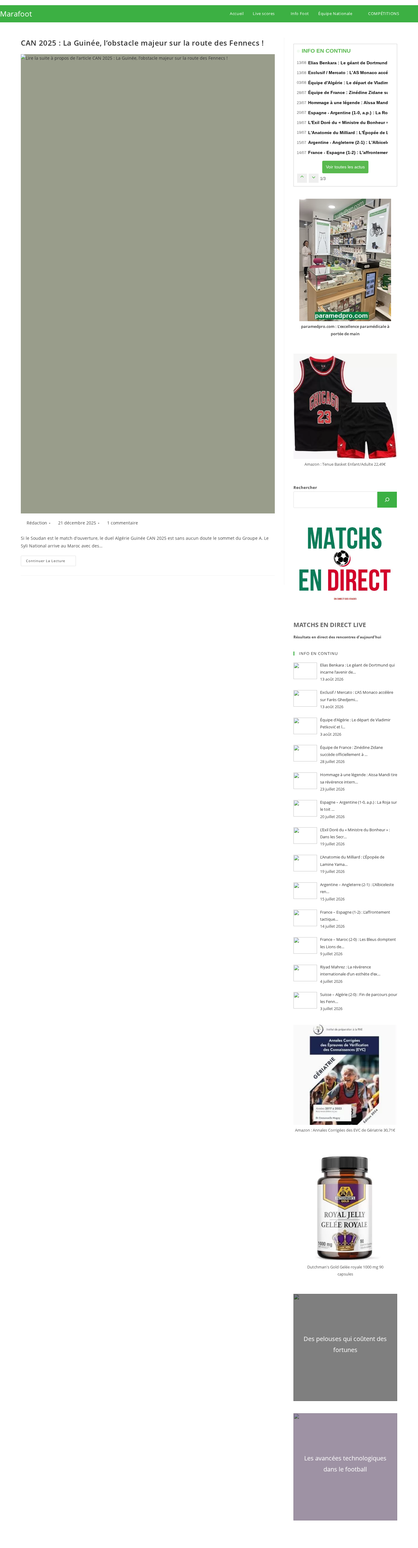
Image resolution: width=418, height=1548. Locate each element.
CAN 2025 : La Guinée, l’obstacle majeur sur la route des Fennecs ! (142, 43)
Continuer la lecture (51, 562)
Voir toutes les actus (345, 166)
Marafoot (16, 14)
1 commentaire (122, 523)
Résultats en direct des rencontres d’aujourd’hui (337, 637)
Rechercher (305, 487)
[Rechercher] (387, 499)
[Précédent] (302, 178)
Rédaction (37, 523)
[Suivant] (313, 178)
